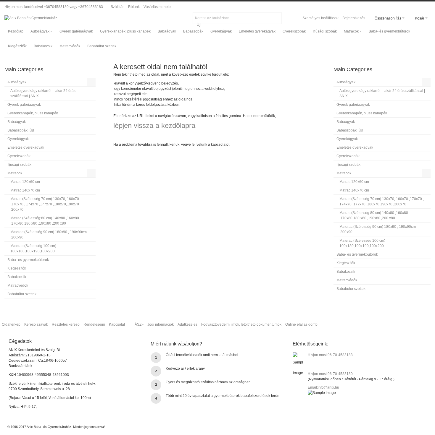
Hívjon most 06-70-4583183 (330, 355)
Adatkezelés (187, 324)
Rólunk (134, 7)
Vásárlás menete (157, 7)
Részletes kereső (66, 324)
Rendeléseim (94, 324)
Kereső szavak (36, 324)
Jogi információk (160, 324)
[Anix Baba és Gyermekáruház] (30, 18)
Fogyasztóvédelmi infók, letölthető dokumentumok (241, 324)
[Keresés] (276, 17)
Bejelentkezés (353, 18)
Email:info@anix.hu (323, 387)
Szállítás (117, 7)
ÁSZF (139, 324)
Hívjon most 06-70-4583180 (330, 374)
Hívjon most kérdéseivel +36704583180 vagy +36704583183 (53, 7)
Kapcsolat (117, 324)
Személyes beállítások (320, 18)
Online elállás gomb (301, 324)
